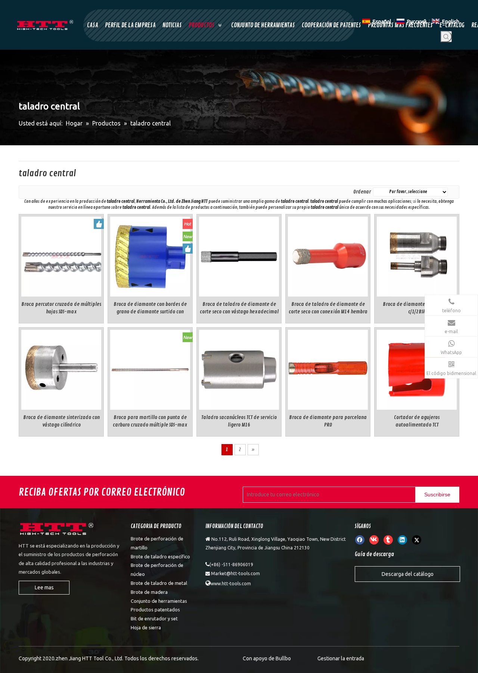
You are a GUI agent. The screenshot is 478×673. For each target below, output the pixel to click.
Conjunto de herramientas (159, 601)
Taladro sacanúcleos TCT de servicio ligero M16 (239, 421)
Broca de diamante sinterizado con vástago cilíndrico (61, 421)
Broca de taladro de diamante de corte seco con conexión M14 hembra (328, 308)
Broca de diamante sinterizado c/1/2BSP (417, 308)
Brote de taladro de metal (159, 583)
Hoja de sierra (146, 627)
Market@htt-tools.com (235, 573)
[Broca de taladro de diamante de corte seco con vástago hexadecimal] (239, 255)
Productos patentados (155, 609)
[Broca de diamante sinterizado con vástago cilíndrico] (61, 368)
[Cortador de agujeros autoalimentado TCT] (417, 368)
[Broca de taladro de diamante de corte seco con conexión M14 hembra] (328, 255)
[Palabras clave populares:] (446, 36)
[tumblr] (388, 540)
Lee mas (44, 587)
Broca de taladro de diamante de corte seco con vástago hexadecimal (239, 308)
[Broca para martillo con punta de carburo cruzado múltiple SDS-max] (150, 368)
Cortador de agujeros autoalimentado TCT (417, 421)
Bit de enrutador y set (154, 618)
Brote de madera (149, 592)
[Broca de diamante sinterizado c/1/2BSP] (417, 255)
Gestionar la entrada (340, 658)
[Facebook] (359, 540)
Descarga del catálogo (408, 574)
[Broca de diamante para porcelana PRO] (328, 368)
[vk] (374, 540)
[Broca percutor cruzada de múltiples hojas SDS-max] (61, 255)
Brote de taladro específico (160, 556)
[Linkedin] (402, 540)
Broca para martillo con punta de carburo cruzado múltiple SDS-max (150, 421)
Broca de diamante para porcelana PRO (328, 421)
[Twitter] (416, 540)
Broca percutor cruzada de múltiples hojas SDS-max (61, 308)
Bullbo (283, 658)
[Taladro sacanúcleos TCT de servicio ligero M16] (239, 368)
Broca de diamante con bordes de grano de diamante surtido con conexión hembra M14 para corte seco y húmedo (150, 308)
